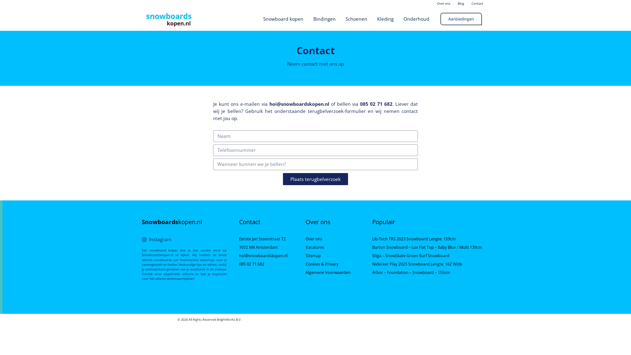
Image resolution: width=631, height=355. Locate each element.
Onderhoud (416, 19)
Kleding (385, 19)
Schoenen (356, 19)
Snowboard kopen (283, 19)
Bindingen (324, 19)
